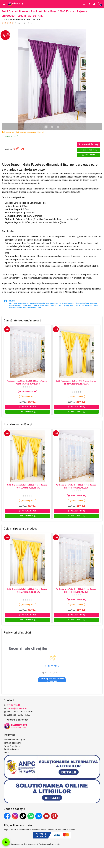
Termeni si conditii (12, 743)
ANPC (6, 752)
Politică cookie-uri (12, 746)
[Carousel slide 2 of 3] (52, 127)
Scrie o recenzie (35, 23)
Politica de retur (11, 749)
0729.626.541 (13, 705)
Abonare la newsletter (17, 719)
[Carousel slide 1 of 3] (46, 127)
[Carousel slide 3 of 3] (58, 127)
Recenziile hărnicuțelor (14, 739)
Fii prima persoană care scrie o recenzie (52, 679)
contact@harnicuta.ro (17, 708)
